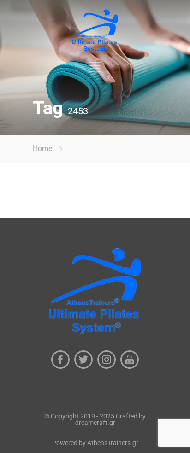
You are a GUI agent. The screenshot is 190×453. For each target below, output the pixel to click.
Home (42, 148)
